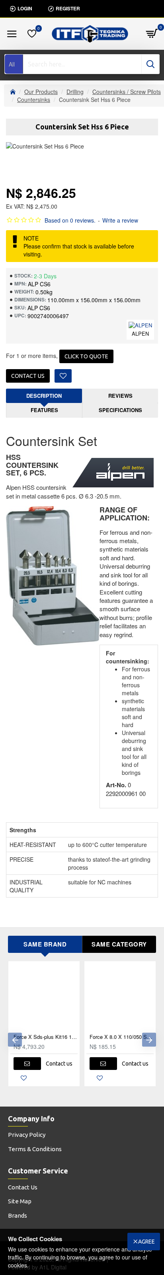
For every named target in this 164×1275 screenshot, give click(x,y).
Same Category (119, 944)
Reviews (120, 395)
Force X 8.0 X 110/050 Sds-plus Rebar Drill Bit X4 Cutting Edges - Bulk (122, 1037)
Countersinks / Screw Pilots (126, 92)
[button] (15, 1039)
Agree (146, 1241)
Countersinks (33, 100)
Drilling (75, 92)
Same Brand (44, 944)
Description (44, 395)
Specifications (120, 410)
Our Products (41, 92)
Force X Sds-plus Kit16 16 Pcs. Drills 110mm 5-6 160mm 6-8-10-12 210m (46, 1037)
